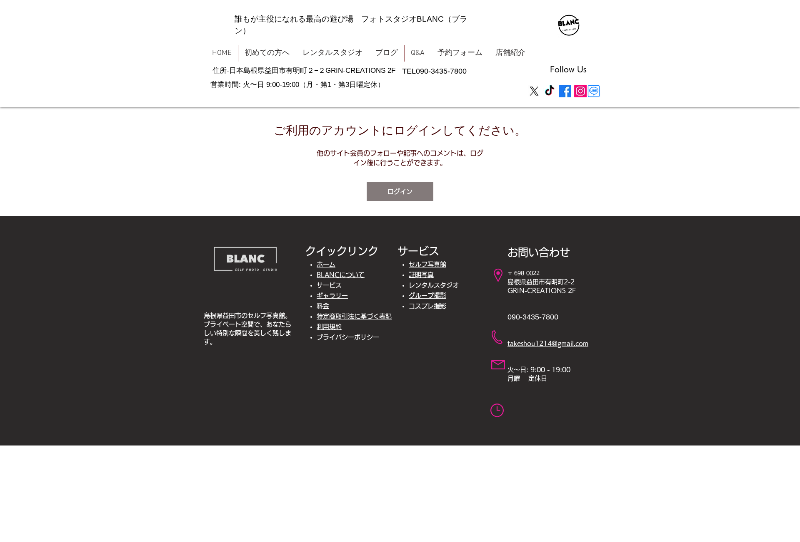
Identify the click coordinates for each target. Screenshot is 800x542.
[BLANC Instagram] (580, 91)
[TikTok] (549, 91)
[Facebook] (565, 91)
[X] (534, 91)
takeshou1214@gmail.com (548, 343)
